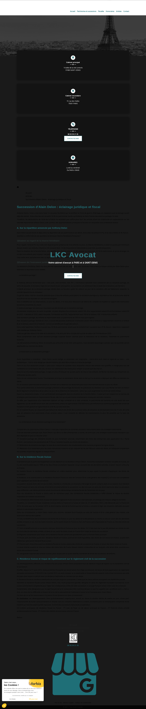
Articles (119, 11)
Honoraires (110, 11)
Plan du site (58, 703)
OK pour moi (33, 699)
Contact (126, 11)
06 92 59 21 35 (73, 134)
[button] (4, 705)
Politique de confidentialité (83, 703)
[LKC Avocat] (73, 4)
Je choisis (12, 699)
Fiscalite (101, 11)
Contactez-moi (73, 276)
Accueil (72, 11)
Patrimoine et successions (86, 11)
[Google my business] (75, 699)
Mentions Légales (68, 703)
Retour (19, 617)
